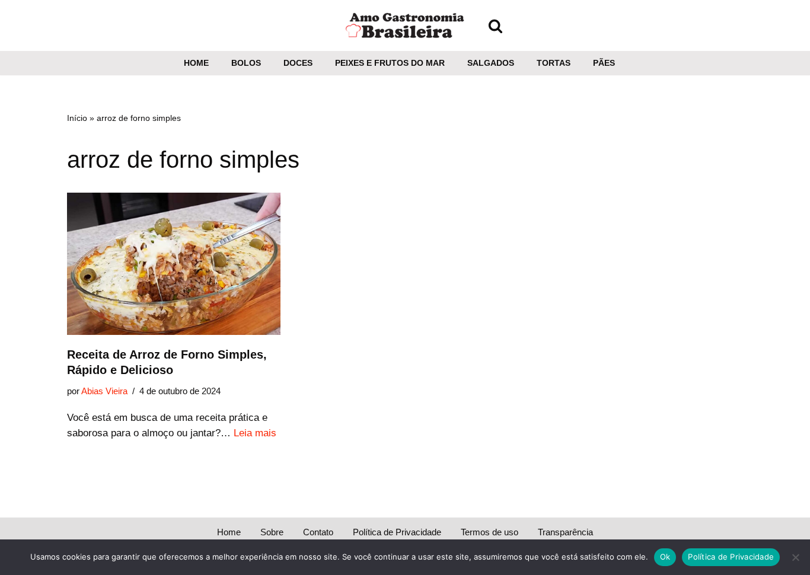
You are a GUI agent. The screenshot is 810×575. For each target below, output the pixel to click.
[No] (795, 557)
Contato (318, 532)
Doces (297, 63)
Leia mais (255, 433)
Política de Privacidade (397, 532)
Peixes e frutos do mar (390, 63)
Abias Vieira (104, 391)
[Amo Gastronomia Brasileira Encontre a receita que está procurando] (405, 25)
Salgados (490, 63)
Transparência (565, 532)
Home (196, 63)
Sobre (271, 532)
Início (77, 118)
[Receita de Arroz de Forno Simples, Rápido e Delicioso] (173, 264)
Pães (604, 63)
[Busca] (495, 25)
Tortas (553, 63)
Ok (665, 556)
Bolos (246, 63)
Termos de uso (489, 532)
